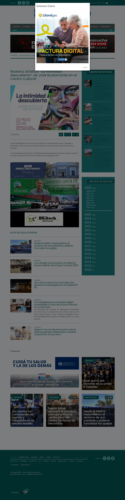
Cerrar (85, 67)
